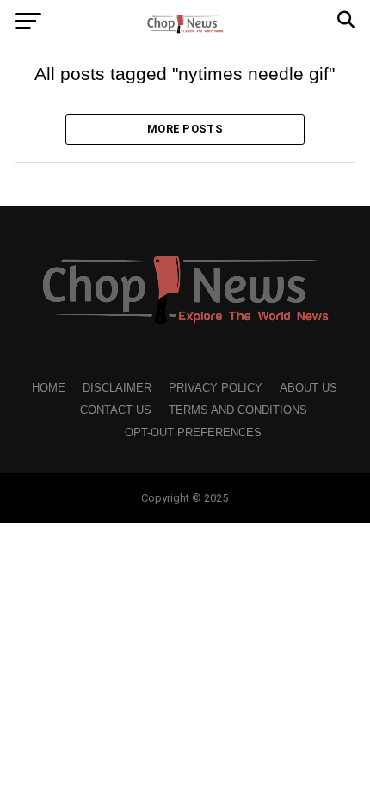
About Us (308, 387)
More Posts (185, 128)
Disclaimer (117, 387)
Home (48, 387)
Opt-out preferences (193, 432)
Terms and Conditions (238, 410)
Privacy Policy (215, 387)
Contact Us (115, 410)
